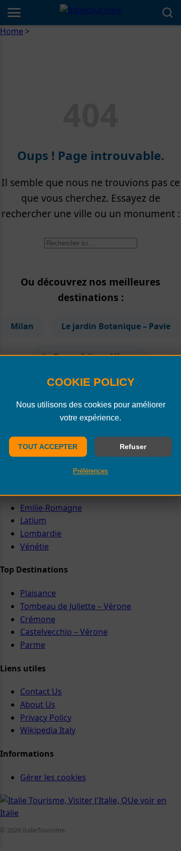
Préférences (90, 471)
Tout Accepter (47, 447)
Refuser (133, 447)
